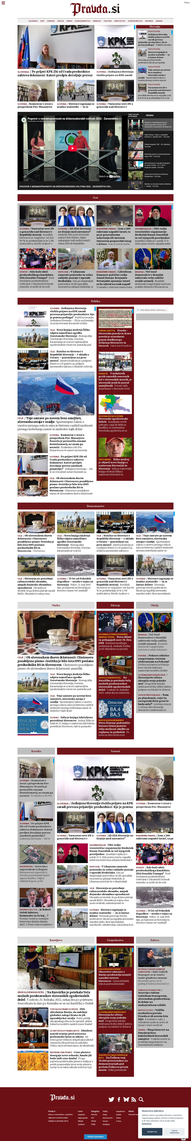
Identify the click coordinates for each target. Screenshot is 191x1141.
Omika (69, 21)
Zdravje (51, 21)
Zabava (159, 21)
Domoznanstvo (82, 21)
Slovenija (33, 21)
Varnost (97, 21)
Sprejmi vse (152, 1132)
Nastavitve (147, 1124)
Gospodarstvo (135, 21)
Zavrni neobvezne (174, 1132)
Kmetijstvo (119, 21)
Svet (42, 21)
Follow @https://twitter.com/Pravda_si (153, 310)
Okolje (60, 21)
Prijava (187, 2)
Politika (108, 21)
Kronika (149, 21)
